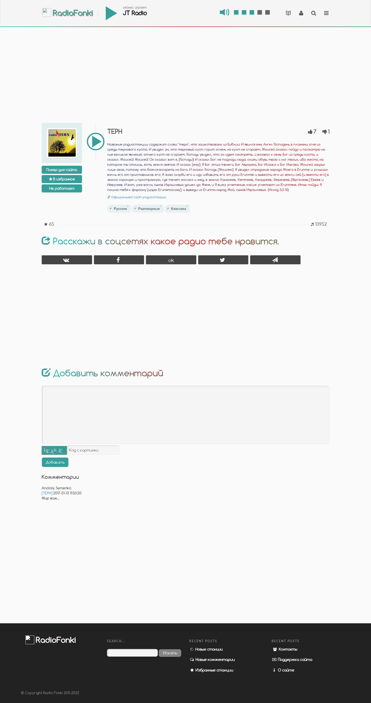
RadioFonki (71, 13)
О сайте (285, 669)
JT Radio (135, 13)
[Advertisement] (185, 70)
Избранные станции (214, 669)
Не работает (61, 188)
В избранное (63, 179)
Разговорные (149, 208)
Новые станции (208, 649)
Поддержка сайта (294, 659)
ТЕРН (114, 131)
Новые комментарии (215, 659)
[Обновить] (54, 450)
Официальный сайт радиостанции (138, 197)
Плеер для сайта (61, 169)
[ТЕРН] (47, 493)
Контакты (287, 649)
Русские (121, 208)
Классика (179, 208)
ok (171, 260)
